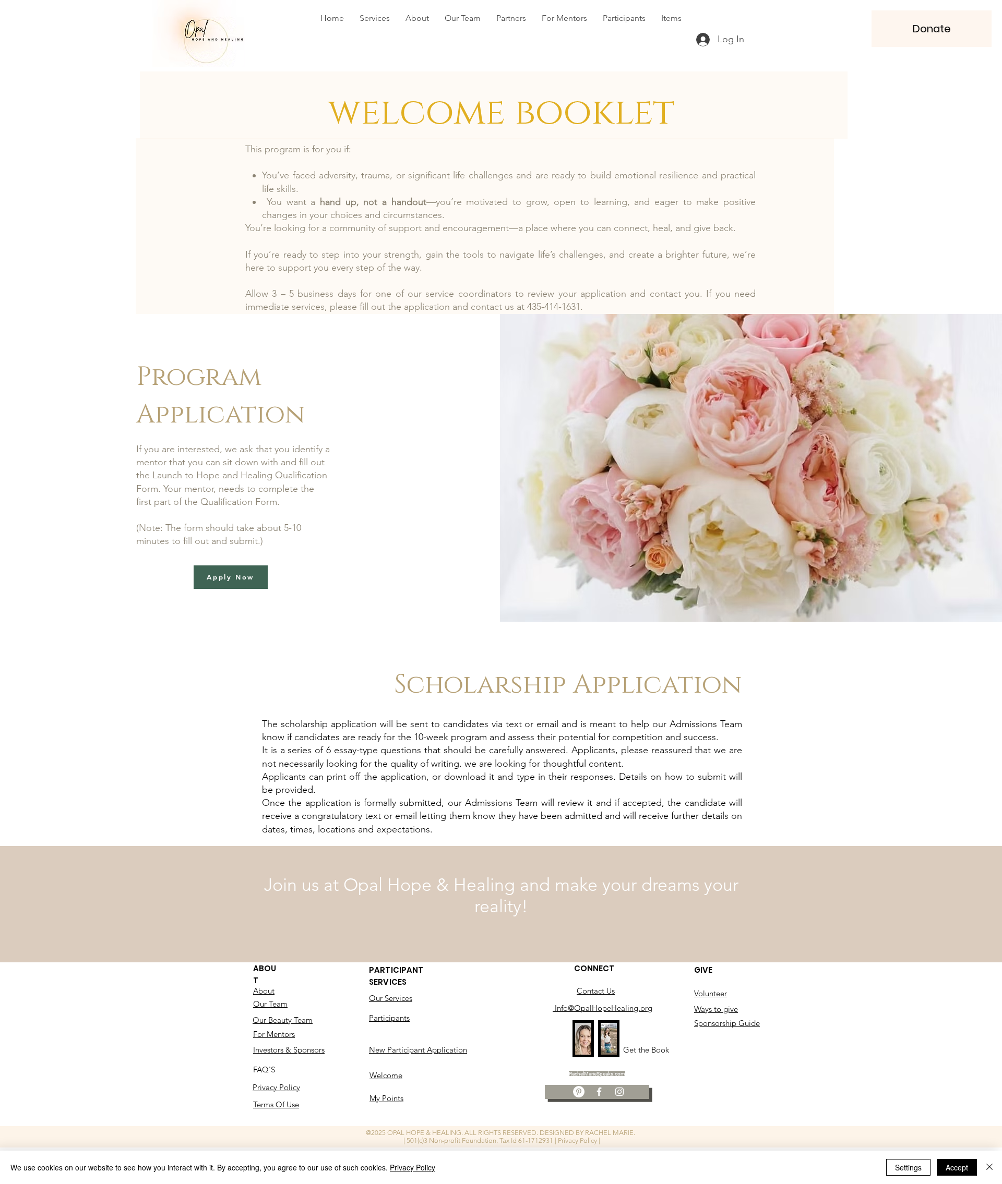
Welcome (385, 1075)
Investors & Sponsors (289, 1050)
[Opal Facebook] (599, 1091)
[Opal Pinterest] (578, 1091)
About (264, 991)
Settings (908, 1167)
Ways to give (716, 1009)
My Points (386, 1098)
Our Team (270, 1004)
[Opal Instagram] (619, 1091)
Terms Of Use (276, 1104)
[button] (932, 28)
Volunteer (710, 993)
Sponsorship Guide (727, 1023)
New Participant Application (418, 1050)
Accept (957, 1167)
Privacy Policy (276, 1087)
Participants (389, 1018)
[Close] (989, 1167)
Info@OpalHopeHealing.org (602, 1008)
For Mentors (274, 1034)
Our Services (390, 998)
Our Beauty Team (283, 1020)
